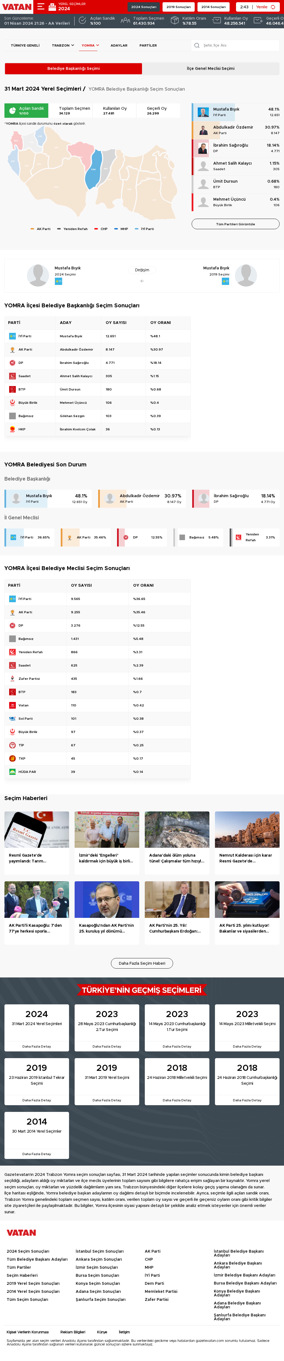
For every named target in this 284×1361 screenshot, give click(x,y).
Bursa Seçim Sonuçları (97, 1276)
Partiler (148, 45)
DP (215, 151)
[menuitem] (56, 187)
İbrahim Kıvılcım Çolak (78, 429)
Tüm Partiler (19, 1268)
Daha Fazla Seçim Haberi (142, 964)
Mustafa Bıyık (226, 109)
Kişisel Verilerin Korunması (28, 1332)
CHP (149, 1260)
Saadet (219, 169)
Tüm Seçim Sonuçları (27, 1300)
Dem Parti (154, 1284)
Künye (102, 1332)
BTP (216, 187)
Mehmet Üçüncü (229, 199)
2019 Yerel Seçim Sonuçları (33, 1284)
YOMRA (88, 45)
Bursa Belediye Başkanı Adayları (245, 1283)
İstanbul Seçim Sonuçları (100, 1251)
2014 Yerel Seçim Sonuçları (33, 1292)
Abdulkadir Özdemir (233, 127)
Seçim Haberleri (22, 1276)
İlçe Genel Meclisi (210, 69)
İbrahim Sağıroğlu (230, 145)
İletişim (124, 1332)
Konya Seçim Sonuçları (98, 1284)
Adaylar (119, 45)
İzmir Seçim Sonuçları (97, 1268)
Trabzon (61, 45)
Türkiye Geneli (25, 45)
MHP (149, 1268)
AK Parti (220, 133)
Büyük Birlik (222, 205)
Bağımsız (196, 537)
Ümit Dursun (225, 181)
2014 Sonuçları (213, 7)
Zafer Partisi (156, 1300)
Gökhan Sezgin (72, 416)
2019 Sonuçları (178, 7)
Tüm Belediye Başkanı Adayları (37, 1260)
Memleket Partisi (161, 1292)
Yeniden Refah (252, 537)
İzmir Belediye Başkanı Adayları (244, 1275)
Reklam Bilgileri (72, 1332)
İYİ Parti (219, 115)
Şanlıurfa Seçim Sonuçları (101, 1300)
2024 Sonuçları (143, 7)
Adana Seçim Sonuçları (98, 1292)
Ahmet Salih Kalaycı (232, 163)
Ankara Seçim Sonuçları (99, 1260)
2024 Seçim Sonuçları (28, 1251)
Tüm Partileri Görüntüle (235, 224)
